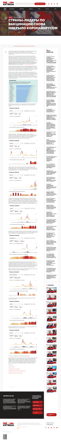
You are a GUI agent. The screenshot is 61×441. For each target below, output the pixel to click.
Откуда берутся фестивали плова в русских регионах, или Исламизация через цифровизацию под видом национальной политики (9, 407)
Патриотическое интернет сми (9, 5)
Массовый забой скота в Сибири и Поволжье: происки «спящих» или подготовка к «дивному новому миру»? (24, 407)
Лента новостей (49, 51)
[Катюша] (8, 3)
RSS (18, 428)
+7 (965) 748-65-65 (49, 424)
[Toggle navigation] (5, 9)
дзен (36, 412)
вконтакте (37, 405)
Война (10, 17)
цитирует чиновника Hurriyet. (29, 64)
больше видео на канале (52, 414)
